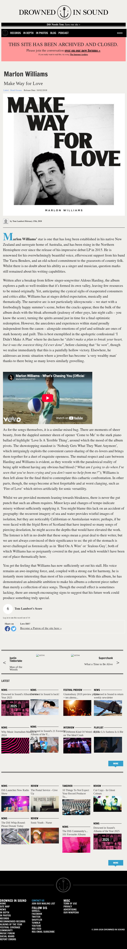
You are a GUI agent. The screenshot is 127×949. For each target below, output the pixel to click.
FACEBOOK (37, 914)
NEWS (3, 909)
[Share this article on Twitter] (13, 628)
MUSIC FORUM (7, 933)
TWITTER (36, 917)
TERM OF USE (70, 903)
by (16, 221)
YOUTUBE (36, 925)
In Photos (42, 33)
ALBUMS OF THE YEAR (11, 924)
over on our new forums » (82, 50)
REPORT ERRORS (8, 939)
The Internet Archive (79, 54)
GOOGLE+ (36, 911)
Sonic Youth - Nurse (41, 822)
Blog (53, 33)
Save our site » (63, 24)
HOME (3, 903)
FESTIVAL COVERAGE (10, 927)
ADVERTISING (70, 909)
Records (15, 33)
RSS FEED (36, 928)
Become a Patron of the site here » (41, 628)
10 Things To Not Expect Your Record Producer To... (75, 793)
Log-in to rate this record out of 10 (16, 617)
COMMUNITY (6, 930)
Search (120, 33)
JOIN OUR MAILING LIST (43, 903)
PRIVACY (68, 906)
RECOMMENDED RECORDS (12, 921)
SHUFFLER (37, 919)
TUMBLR (36, 922)
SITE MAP (5, 906)
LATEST (5, 681)
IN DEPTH (4, 912)
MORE (115, 763)
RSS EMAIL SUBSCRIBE (43, 931)
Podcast (63, 33)
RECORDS (4, 918)
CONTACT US (38, 900)
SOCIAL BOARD (7, 936)
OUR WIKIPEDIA (71, 912)
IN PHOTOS (5, 915)
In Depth (28, 33)
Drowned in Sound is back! (44, 694)
